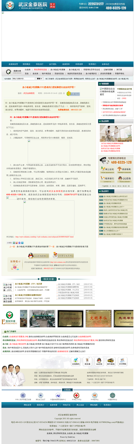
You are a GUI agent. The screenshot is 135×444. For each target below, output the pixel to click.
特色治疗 (39, 64)
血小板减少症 (74, 70)
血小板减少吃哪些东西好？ (113, 234)
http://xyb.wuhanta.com (58, 262)
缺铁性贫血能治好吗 (62, 348)
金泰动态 (105, 64)
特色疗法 (66, 405)
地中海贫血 (46, 74)
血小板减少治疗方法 (50, 344)
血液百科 (66, 64)
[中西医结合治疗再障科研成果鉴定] (108, 94)
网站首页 (27, 405)
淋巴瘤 (119, 70)
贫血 (27, 74)
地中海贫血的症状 (45, 348)
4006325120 (71, 441)
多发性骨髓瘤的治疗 (33, 351)
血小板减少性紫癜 (57, 70)
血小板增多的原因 (66, 344)
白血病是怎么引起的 (69, 337)
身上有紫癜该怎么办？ (112, 231)
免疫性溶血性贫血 (74, 74)
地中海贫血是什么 (15, 348)
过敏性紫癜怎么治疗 (77, 351)
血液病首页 (13, 64)
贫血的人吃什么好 (30, 348)
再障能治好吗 (79, 79)
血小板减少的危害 (34, 344)
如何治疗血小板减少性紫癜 (113, 220)
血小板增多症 (91, 74)
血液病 (49, 433)
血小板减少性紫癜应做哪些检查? (28, 295)
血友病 (35, 74)
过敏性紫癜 (108, 70)
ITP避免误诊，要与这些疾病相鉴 (115, 224)
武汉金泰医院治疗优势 (64, 79)
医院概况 (26, 64)
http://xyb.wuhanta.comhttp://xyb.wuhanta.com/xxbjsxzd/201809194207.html (45, 237)
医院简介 (40, 405)
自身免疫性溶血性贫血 (80, 348)
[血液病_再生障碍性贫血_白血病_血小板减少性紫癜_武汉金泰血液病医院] (33, 5)
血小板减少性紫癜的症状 (84, 344)
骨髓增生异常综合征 (91, 70)
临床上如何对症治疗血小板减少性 (116, 210)
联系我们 (92, 64)
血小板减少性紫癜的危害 (112, 203)
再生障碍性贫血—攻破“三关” (113, 109)
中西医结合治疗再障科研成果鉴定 (114, 102)
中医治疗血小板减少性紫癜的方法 (116, 200)
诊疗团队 (53, 64)
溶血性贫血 (59, 74)
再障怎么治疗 (90, 79)
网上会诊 (80, 405)
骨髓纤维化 (119, 74)
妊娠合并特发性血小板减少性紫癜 (116, 217)
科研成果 (79, 64)
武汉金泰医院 (29, 93)
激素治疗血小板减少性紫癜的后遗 (116, 214)
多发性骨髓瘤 (105, 74)
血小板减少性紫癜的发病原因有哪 (116, 227)
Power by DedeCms (67, 437)
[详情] (124, 98)
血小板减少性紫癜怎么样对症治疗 (116, 196)
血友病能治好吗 (17, 351)
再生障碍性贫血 (59, 433)
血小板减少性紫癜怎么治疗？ (114, 207)
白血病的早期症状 (53, 337)
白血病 (27, 70)
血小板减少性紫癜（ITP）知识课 (28, 284)
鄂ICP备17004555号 (51, 441)
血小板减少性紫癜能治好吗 (107, 79)
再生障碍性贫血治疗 (65, 340)
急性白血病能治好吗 (37, 337)
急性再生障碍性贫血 (106, 340)
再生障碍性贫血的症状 (47, 340)
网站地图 (94, 405)
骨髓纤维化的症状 (49, 351)
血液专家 (53, 405)
